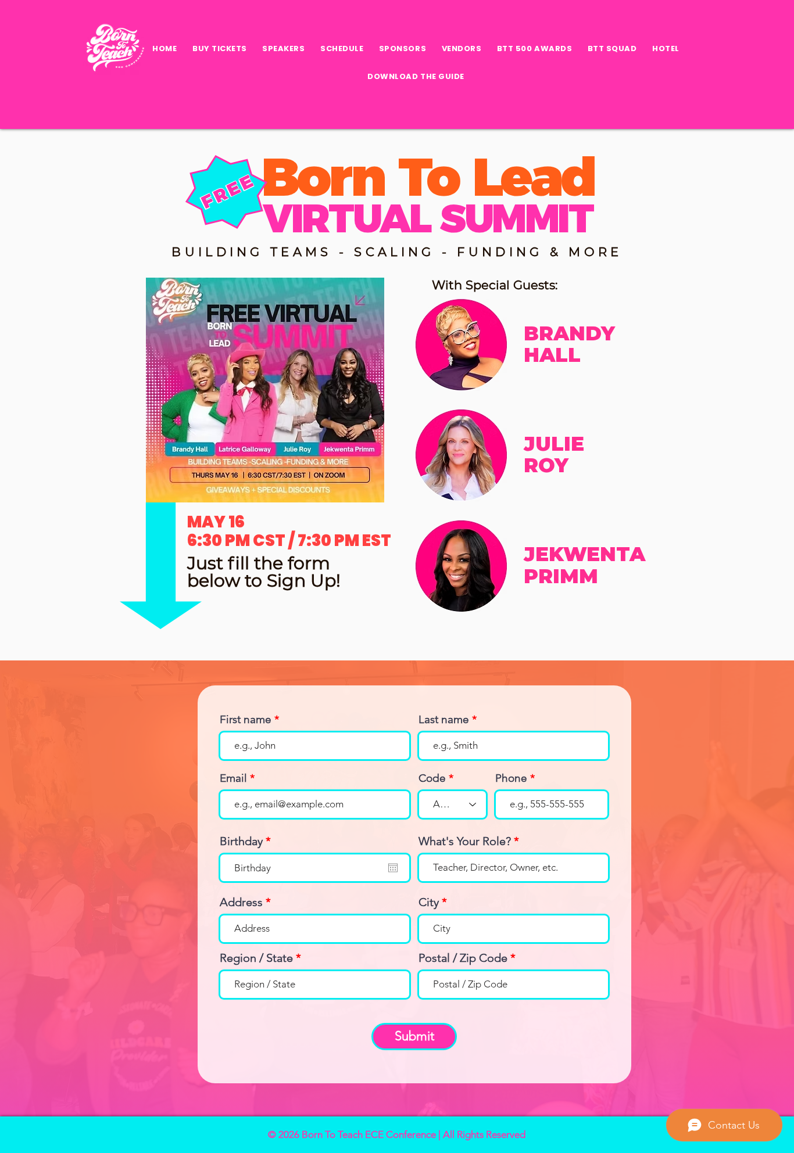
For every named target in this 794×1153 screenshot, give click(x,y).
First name (245, 719)
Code (432, 778)
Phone (511, 778)
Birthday (248, 841)
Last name (444, 719)
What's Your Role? (465, 841)
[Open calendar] (393, 867)
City (429, 902)
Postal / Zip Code (463, 958)
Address (241, 902)
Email (233, 778)
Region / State (256, 958)
